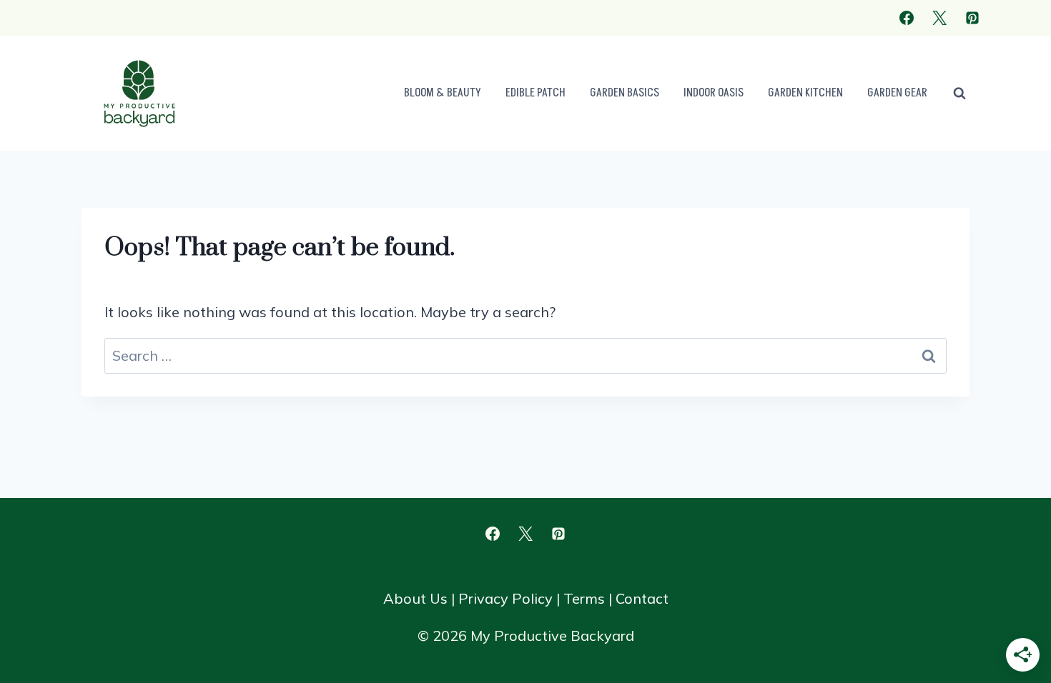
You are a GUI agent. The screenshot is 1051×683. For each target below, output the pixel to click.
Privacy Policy (505, 598)
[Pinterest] (972, 18)
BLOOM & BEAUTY (442, 92)
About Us (415, 598)
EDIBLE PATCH (535, 92)
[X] (939, 18)
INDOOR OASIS (714, 92)
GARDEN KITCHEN (805, 92)
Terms (584, 598)
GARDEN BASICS (624, 92)
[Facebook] (906, 18)
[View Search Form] (959, 93)
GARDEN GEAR (897, 92)
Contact (642, 598)
